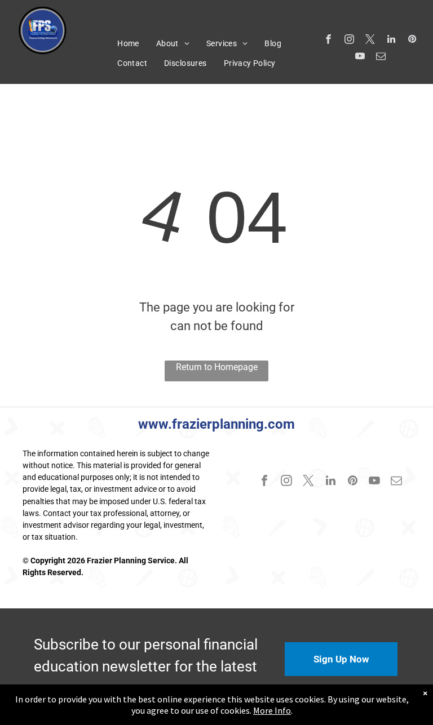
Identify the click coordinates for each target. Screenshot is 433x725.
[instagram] (349, 40)
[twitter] (370, 40)
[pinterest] (412, 40)
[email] (381, 57)
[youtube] (360, 57)
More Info (272, 710)
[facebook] (328, 40)
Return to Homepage (217, 367)
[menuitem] (128, 44)
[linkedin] (391, 40)
